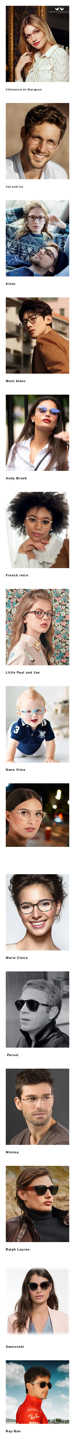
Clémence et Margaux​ (24, 89)
